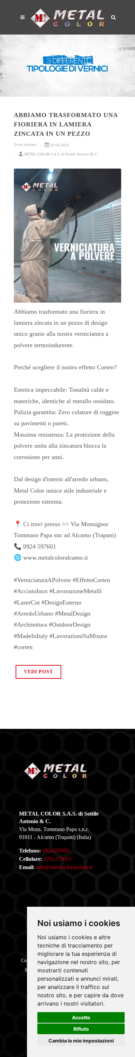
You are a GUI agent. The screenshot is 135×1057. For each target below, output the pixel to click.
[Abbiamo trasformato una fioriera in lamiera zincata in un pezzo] (67, 236)
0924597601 (56, 851)
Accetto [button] (81, 1017)
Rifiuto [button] (81, 1029)
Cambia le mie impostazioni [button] (81, 1041)
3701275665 (57, 859)
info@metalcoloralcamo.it (64, 867)
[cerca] (113, 16)
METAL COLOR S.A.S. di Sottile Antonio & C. (61, 154)
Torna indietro (25, 144)
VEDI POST (38, 671)
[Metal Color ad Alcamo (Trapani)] (67, 17)
